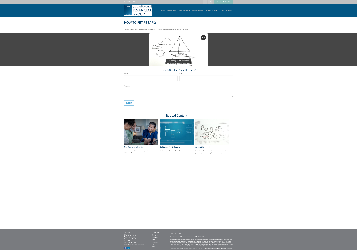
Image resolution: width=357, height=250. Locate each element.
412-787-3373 (130, 2)
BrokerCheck (203, 236)
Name (126, 73)
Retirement (155, 235)
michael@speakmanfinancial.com (134, 245)
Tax (153, 244)
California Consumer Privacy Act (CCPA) (217, 248)
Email (181, 73)
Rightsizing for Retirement (170, 147)
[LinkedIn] (205, 2)
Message (127, 86)
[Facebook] (210, 2)
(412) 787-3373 (133, 235)
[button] (162, 10)
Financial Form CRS (176, 233)
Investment (155, 237)
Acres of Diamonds (202, 147)
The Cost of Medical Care (134, 147)
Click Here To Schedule (223, 2)
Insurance (155, 242)
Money (154, 246)
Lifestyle (154, 249)
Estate (154, 240)
